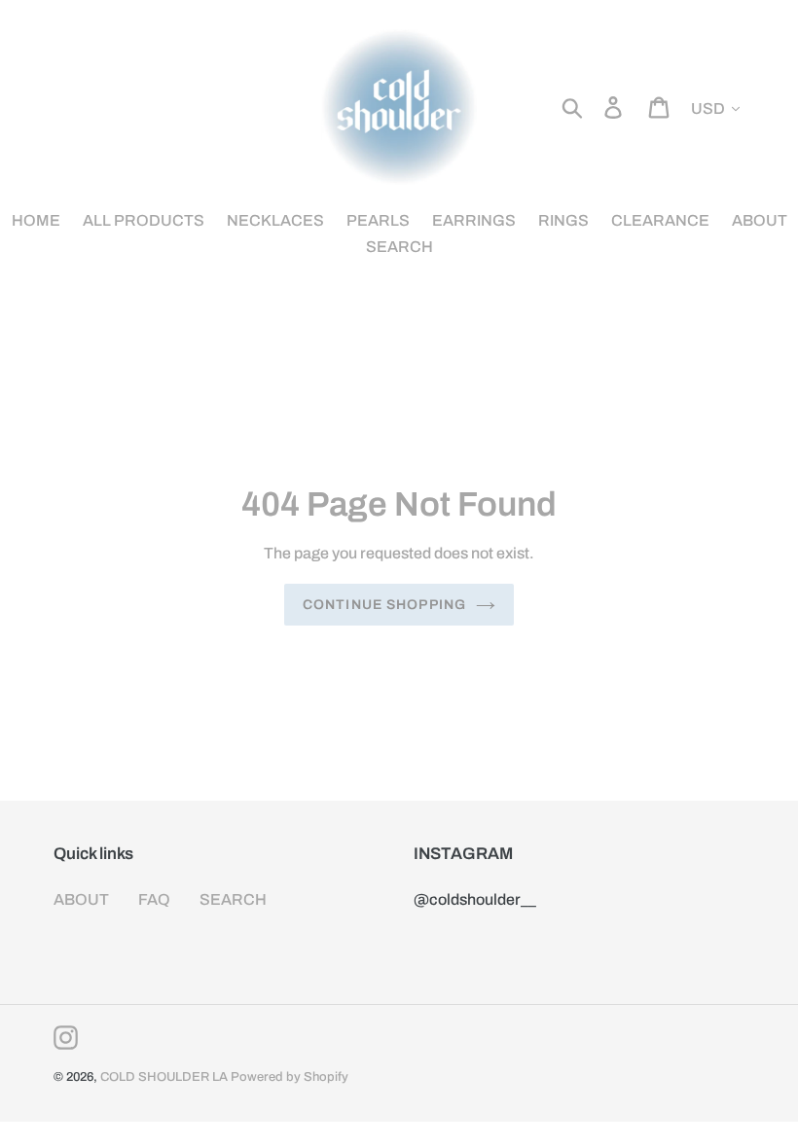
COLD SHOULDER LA (164, 1077)
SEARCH (233, 899)
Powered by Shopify (289, 1077)
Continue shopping (384, 604)
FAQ (154, 899)
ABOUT (81, 899)
